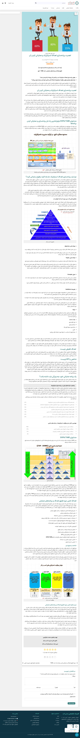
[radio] (45, 649)
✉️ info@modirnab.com (12, 718)
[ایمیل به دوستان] (50, 657)
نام (74, 687)
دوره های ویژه (45, 8)
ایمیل (56, 687)
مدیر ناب (43, 59)
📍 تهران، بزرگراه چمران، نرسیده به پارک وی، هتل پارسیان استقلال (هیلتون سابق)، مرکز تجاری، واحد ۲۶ (10, 722)
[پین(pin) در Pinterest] (47, 657)
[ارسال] (36, 3)
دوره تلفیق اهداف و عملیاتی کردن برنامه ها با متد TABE (63, 663)
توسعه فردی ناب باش (34, 720)
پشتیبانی (58, 8)
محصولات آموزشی (69, 8)
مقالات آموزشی (47, 53)
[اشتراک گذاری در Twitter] (52, 657)
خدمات (57, 718)
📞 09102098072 (14, 716)
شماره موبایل (72, 696)
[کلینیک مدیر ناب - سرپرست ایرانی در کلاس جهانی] (73, 3)
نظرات (63, 8)
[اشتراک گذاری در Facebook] (55, 657)
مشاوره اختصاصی (35, 724)
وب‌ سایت (38, 687)
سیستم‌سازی (36, 718)
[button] (2, 3)
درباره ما (52, 8)
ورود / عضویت (11, 3)
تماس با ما (56, 724)
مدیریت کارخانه (36, 716)
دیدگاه (73, 676)
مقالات (77, 8)
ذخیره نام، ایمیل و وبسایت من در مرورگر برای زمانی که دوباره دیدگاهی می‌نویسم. (56, 694)
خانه (58, 716)
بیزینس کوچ (53, 53)
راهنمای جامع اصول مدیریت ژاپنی (32, 663)
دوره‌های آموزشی (35, 722)
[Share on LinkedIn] (45, 657)
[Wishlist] (5, 3)
